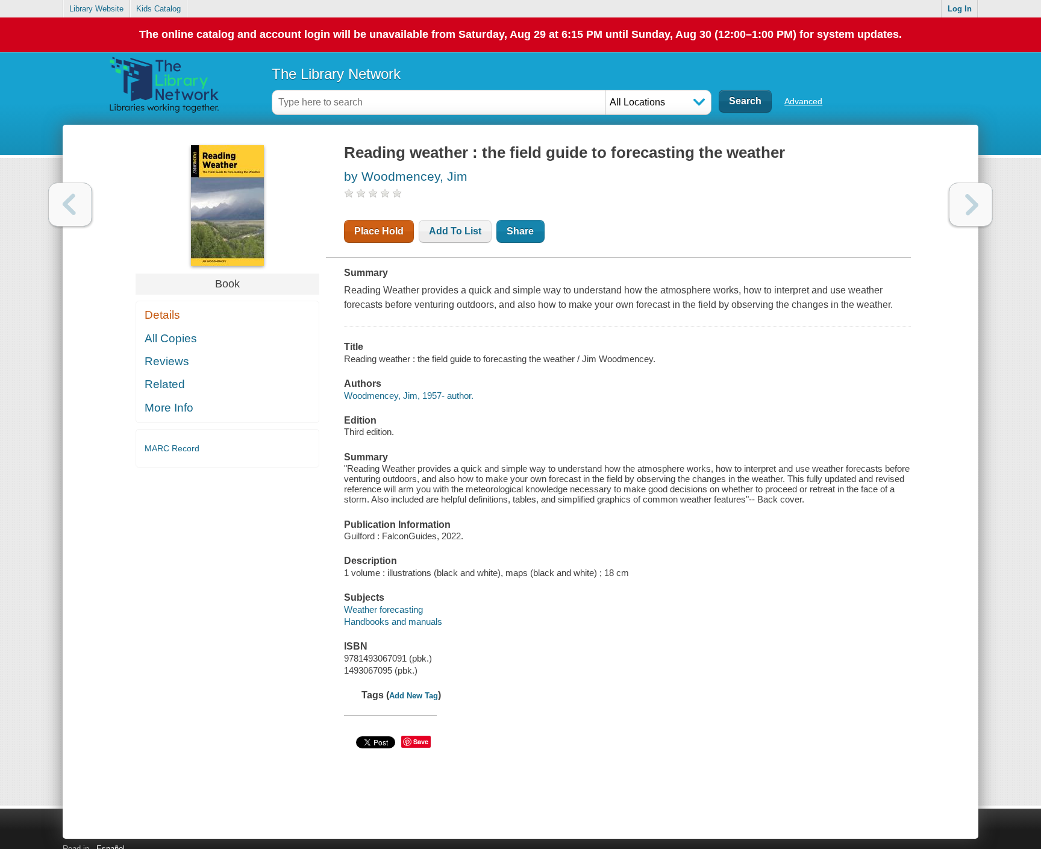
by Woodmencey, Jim (405, 176)
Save (420, 741)
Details (162, 315)
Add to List (455, 231)
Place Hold (379, 231)
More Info (169, 407)
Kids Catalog (158, 8)
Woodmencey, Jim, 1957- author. (409, 395)
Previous (70, 205)
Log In (960, 8)
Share (520, 231)
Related (165, 384)
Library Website (96, 8)
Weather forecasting (383, 609)
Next (971, 205)
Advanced (803, 101)
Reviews (167, 361)
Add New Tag (413, 695)
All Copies (171, 338)
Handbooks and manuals (393, 621)
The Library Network (336, 74)
